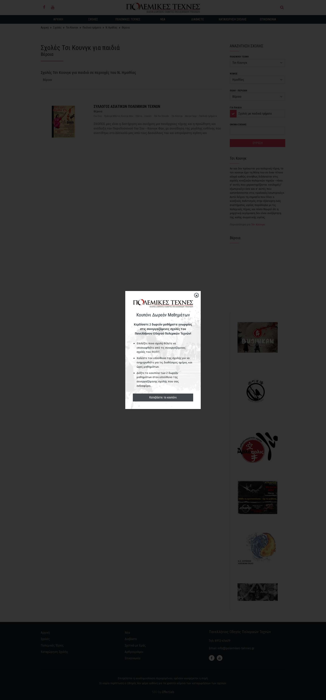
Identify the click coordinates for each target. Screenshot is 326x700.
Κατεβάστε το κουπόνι (163, 397)
